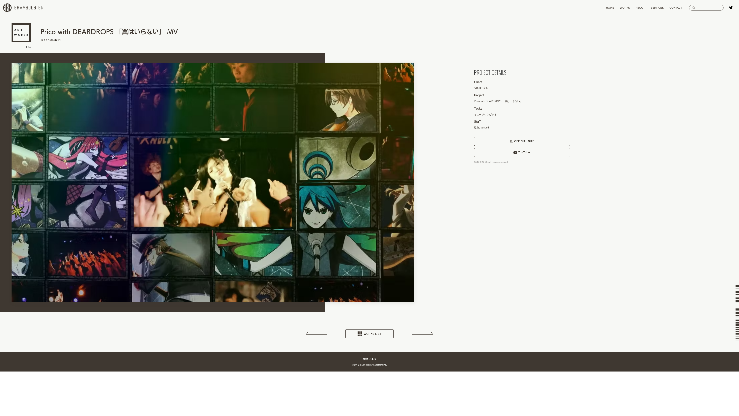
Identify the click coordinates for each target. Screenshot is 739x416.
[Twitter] (731, 7)
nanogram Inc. (380, 364)
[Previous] (316, 334)
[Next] (422, 334)
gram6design (29, 7)
